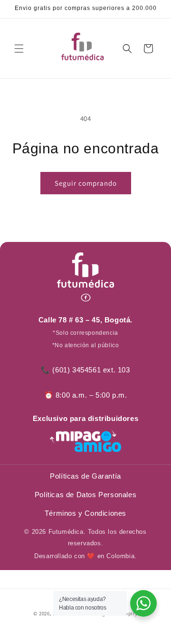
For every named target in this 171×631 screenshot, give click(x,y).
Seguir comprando (86, 183)
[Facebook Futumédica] (85, 297)
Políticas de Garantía (85, 476)
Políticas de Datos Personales (85, 495)
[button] (19, 48)
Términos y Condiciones (85, 513)
